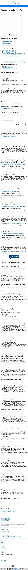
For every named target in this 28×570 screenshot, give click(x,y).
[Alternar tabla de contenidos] (20, 15)
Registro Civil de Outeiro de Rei (6, 519)
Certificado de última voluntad (7, 67)
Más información (14, 569)
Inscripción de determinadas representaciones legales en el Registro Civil (13, 61)
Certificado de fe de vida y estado (8, 66)
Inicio (2, 542)
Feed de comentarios (4, 561)
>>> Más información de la (5, 144)
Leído (18, 569)
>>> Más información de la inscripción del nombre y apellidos (10, 191)
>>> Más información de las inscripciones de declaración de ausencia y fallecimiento (13, 251)
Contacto (2, 546)
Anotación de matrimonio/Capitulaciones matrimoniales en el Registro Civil (14, 53)
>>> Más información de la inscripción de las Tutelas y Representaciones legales (13, 206)
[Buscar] (13, 566)
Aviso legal (2, 547)
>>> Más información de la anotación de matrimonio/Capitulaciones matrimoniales (13, 164)
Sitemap (2, 552)
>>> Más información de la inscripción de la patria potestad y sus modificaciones (13, 233)
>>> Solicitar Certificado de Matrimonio (7, 108)
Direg (14, 2)
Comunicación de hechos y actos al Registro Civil (10, 68)
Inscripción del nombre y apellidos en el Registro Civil (10, 56)
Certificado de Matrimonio (7, 43)
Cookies (2, 551)
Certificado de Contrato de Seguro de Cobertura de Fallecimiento (10, 536)
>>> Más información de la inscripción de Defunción (8, 154)
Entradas (2, 543)
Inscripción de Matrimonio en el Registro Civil (9, 51)
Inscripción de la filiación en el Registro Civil (9, 55)
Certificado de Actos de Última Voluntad (7, 535)
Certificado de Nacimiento (5, 531)
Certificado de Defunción (6, 45)
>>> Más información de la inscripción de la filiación (8, 182)
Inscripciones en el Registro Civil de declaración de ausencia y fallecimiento (14, 62)
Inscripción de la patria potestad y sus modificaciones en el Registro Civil (13, 60)
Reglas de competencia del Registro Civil (9, 504)
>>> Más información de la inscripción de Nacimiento (9, 136)
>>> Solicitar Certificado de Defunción (6, 120)
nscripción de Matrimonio (13, 144)
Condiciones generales (4, 548)
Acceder (2, 559)
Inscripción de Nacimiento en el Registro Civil (9, 50)
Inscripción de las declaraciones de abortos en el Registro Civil (12, 54)
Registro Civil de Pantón (5, 520)
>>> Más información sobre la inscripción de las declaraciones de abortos (12, 172)
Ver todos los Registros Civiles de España (9, 511)
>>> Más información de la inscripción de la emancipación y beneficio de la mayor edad (14, 223)
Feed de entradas (3, 560)
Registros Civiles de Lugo (5, 518)
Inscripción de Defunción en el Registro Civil (9, 52)
